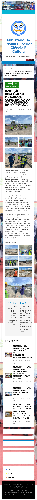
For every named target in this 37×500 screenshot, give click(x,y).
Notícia (16, 83)
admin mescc (11, 109)
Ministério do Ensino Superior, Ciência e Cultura (19, 46)
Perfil (17, 490)
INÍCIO (12, 490)
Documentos (28, 495)
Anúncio (9, 83)
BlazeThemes (22, 487)
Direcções (24, 490)
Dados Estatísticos (10, 495)
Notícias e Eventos (12, 87)
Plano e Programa (26, 492)
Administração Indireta (12, 492)
